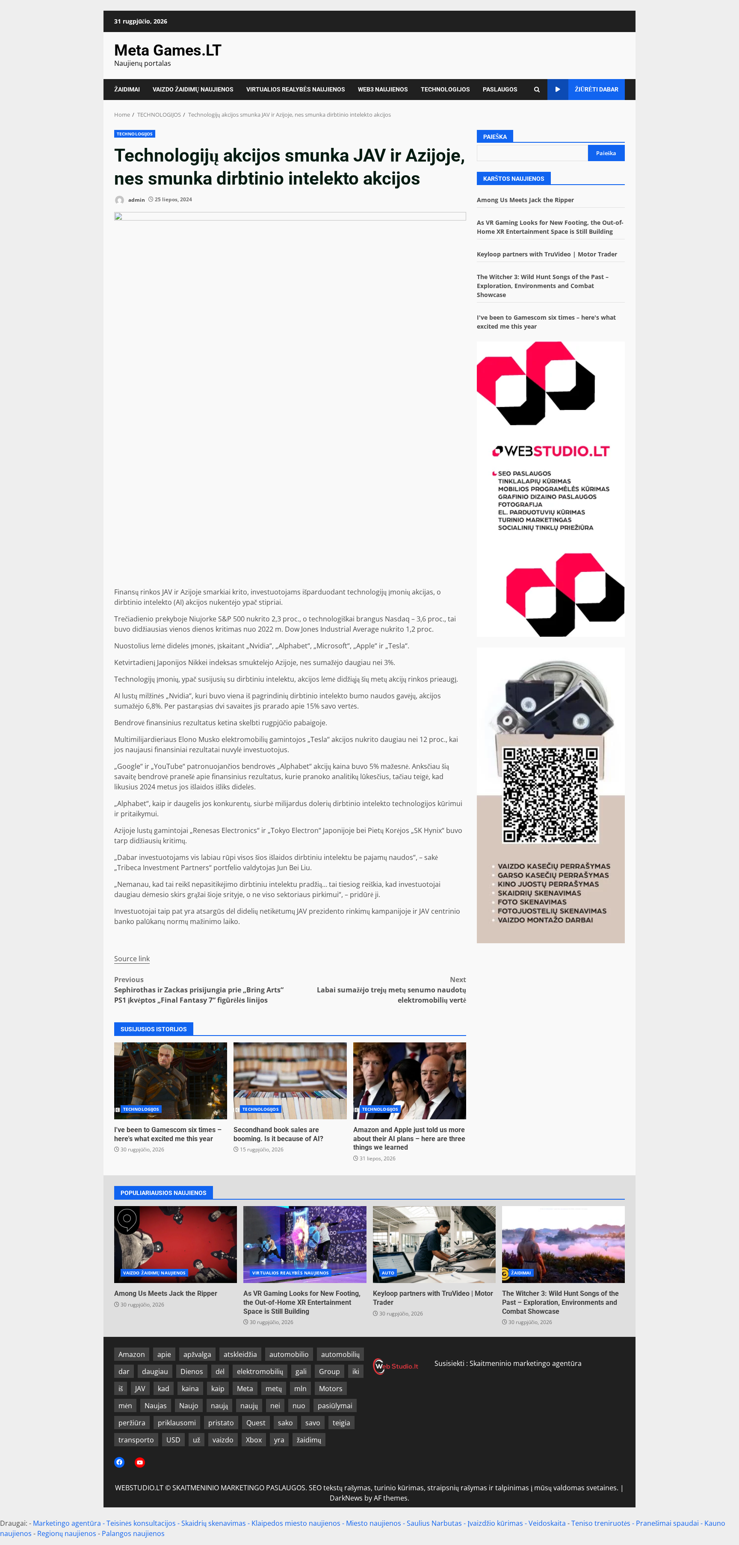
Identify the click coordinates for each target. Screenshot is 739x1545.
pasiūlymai (335, 1405)
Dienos (191, 1371)
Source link (132, 958)
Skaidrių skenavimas (213, 1523)
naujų (249, 1405)
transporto (136, 1440)
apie (164, 1354)
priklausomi (177, 1422)
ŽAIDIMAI (127, 89)
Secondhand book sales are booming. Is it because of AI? (290, 1080)
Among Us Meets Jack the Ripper (525, 200)
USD (173, 1440)
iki (355, 1371)
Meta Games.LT (168, 50)
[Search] (537, 89)
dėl (220, 1371)
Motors (331, 1388)
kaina (190, 1388)
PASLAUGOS (500, 89)
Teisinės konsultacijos (141, 1523)
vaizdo (223, 1440)
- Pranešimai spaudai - (668, 1523)
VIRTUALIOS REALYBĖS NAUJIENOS (295, 89)
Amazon (131, 1354)
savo (312, 1422)
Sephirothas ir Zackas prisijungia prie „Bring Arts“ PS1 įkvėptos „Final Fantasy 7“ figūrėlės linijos (199, 990)
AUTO (388, 1273)
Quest (256, 1422)
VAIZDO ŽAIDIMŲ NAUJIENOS (193, 89)
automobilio (289, 1354)
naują (219, 1405)
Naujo (188, 1405)
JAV (140, 1388)
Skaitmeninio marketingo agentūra (526, 1363)
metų (274, 1388)
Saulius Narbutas (434, 1523)
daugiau (155, 1371)
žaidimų (309, 1440)
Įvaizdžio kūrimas (495, 1523)
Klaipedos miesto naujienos (295, 1523)
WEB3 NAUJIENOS (383, 89)
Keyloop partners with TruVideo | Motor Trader (547, 254)
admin (136, 199)
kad (163, 1388)
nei (275, 1405)
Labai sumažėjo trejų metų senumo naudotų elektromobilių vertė (391, 990)
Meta (245, 1388)
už (196, 1440)
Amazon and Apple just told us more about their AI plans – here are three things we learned (409, 1080)
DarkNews (346, 1498)
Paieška (495, 136)
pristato (221, 1422)
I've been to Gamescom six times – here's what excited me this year (170, 1080)
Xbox (254, 1440)
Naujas (156, 1405)
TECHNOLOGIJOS (445, 89)
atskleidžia (240, 1354)
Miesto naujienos (373, 1523)
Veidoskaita (547, 1523)
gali (301, 1371)
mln (300, 1388)
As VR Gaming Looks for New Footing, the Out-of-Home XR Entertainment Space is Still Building (304, 1244)
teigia (341, 1422)
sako (285, 1422)
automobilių (340, 1354)
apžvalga (197, 1354)
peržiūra (131, 1422)
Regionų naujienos (66, 1533)
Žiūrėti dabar (596, 89)
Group (329, 1371)
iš (120, 1388)
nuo (299, 1405)
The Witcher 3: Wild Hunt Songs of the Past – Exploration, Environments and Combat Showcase (543, 286)
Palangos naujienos (133, 1533)
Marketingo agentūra (67, 1523)
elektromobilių (260, 1371)
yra (279, 1440)
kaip (218, 1388)
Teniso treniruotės (600, 1523)
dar (124, 1371)
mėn (125, 1405)
